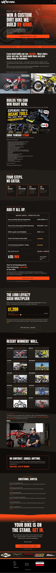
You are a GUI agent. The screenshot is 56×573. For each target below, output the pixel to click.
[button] (54, 1)
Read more (11, 485)
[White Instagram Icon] (16, 567)
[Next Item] (54, 83)
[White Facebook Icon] (13, 567)
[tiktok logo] (17, 567)
